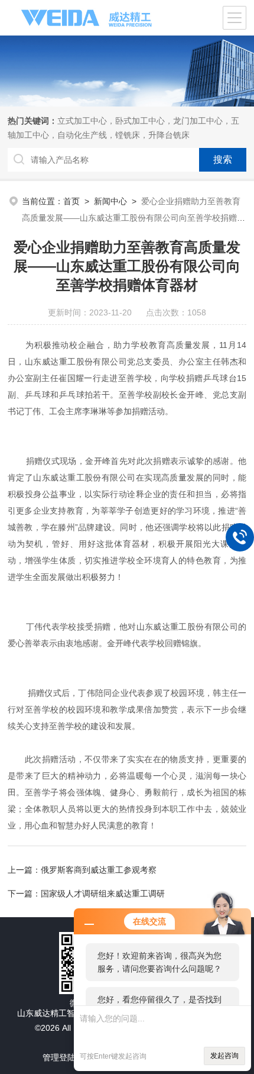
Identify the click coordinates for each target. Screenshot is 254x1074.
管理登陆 (59, 1057)
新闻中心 (110, 201)
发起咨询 (224, 1056)
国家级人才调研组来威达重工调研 (103, 893)
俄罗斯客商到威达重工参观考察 (99, 870)
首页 (71, 201)
